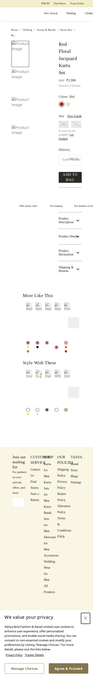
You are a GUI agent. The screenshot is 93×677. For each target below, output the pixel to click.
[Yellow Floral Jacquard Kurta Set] (28, 351)
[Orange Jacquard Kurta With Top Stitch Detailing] (66, 347)
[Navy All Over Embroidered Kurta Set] (37, 347)
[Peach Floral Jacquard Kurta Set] (68, 104)
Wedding (71, 13)
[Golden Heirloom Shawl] (66, 410)
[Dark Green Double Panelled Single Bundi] (47, 410)
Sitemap (76, 482)
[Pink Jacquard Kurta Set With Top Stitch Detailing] (66, 343)
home (14, 29)
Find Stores (60, 3)
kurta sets (66, 29)
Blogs (74, 476)
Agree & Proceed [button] (69, 668)
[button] (20, 140)
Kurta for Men (47, 470)
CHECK (73, 159)
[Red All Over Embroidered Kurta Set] (37, 343)
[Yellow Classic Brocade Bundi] (28, 414)
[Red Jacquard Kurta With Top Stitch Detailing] (66, 351)
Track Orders (77, 3)
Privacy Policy (14, 655)
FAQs (61, 536)
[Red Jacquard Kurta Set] (47, 343)
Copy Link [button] (64, 67)
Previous (20, 40)
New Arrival (50, 13)
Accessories (51, 555)
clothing (28, 29)
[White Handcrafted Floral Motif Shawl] (56, 410)
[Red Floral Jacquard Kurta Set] (28, 343)
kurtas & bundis (46, 29)
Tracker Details (34, 655)
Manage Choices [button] (24, 668)
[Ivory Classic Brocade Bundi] (28, 410)
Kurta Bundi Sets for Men (47, 519)
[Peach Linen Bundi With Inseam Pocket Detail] (37, 414)
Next (41, 46)
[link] (29, 321)
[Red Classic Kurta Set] (56, 347)
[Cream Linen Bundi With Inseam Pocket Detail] (37, 410)
